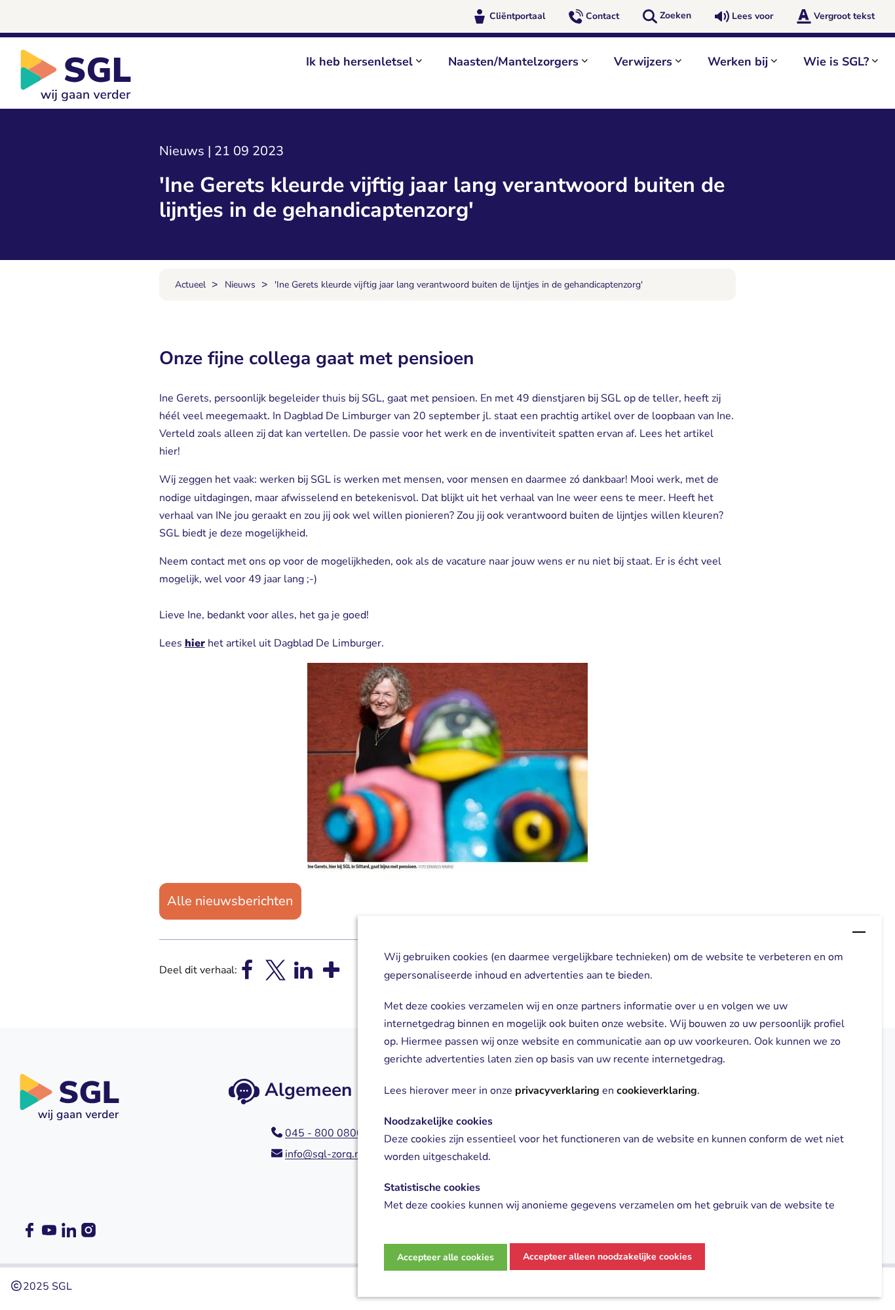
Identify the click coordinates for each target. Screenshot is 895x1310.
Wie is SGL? (836, 61)
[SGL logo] (82, 75)
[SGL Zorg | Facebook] (29, 1230)
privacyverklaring (557, 1090)
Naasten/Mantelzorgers (513, 61)
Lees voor (752, 16)
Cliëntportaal (517, 16)
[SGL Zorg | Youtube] (49, 1230)
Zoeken (675, 15)
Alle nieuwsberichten (230, 901)
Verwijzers (643, 61)
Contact (602, 16)
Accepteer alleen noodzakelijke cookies (607, 1256)
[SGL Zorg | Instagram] (88, 1230)
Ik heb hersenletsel (359, 61)
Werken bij (738, 61)
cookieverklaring (657, 1090)
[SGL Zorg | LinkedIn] (69, 1230)
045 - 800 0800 (324, 1133)
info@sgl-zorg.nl (324, 1154)
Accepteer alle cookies (445, 1257)
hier (195, 643)
